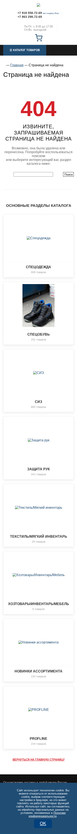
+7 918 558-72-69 (30, 13)
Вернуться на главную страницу (39, 759)
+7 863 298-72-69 (30, 16)
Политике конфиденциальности (47, 814)
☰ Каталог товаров (25, 50)
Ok (43, 823)
